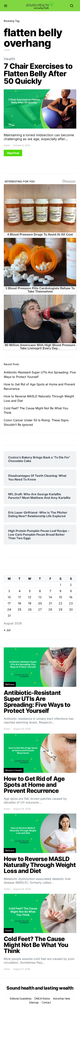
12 (29, 597)
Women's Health (13, 770)
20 (40, 603)
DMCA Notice (42, 998)
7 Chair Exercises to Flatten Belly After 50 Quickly (38, 73)
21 (50, 603)
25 (19, 609)
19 (29, 603)
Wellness (9, 684)
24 (9, 609)
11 (19, 597)
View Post (13, 153)
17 (9, 603)
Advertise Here (61, 998)
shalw (7, 145)
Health (9, 59)
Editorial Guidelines (20, 998)
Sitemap (34, 1002)
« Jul (7, 630)
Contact (46, 1002)
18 (19, 603)
